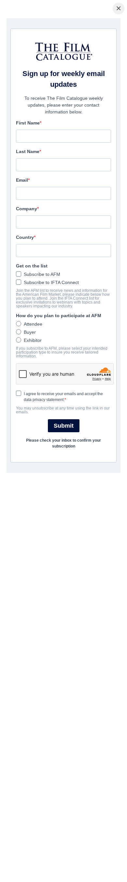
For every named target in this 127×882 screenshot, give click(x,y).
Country (25, 237)
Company (26, 208)
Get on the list (32, 266)
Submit (64, 425)
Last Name (27, 151)
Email (22, 180)
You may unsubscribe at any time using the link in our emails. (63, 410)
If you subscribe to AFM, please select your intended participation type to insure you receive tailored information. (61, 352)
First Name (28, 123)
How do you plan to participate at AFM (58, 315)
